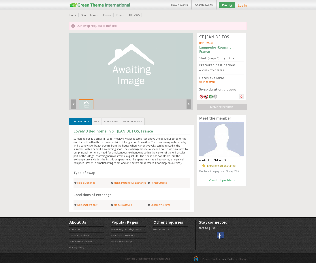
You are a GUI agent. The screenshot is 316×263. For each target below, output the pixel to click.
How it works (179, 5)
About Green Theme (80, 241)
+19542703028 (161, 229)
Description (80, 121)
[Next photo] (189, 105)
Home (73, 15)
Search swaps (204, 5)
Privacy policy (76, 247)
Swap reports (132, 121)
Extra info (111, 121)
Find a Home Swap (121, 241)
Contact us (75, 229)
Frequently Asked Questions (127, 229)
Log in (242, 5)
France (120, 15)
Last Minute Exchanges (124, 235)
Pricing (227, 5)
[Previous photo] (73, 105)
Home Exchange (229, 259)
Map (96, 121)
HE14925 (134, 15)
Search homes (89, 15)
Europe (107, 15)
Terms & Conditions (80, 235)
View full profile (221, 180)
